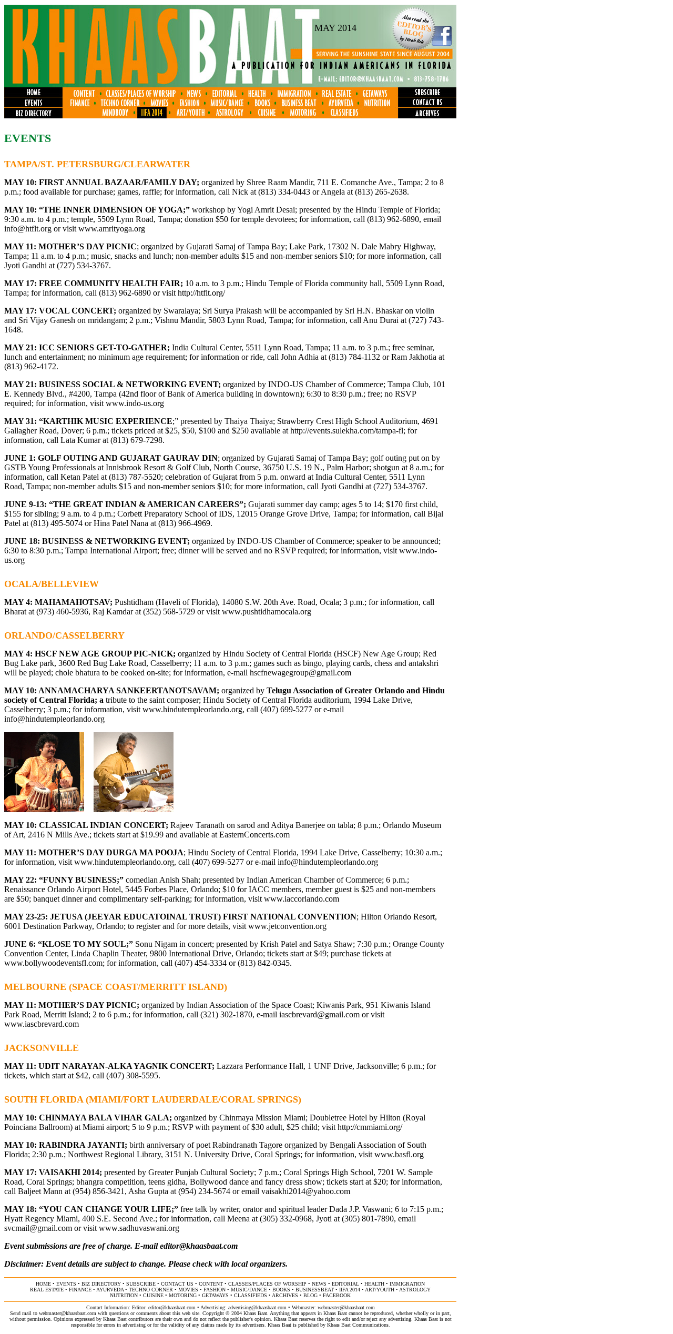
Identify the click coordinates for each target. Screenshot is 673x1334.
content (211, 1284)
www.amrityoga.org (111, 228)
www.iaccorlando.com (301, 898)
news (319, 1284)
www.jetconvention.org (287, 926)
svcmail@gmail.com (38, 1228)
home (43, 1284)
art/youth (379, 1289)
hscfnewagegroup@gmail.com (300, 672)
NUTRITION (124, 1295)
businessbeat (314, 1289)
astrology (415, 1289)
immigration (407, 1284)
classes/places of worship (267, 1284)
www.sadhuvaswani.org (139, 1228)
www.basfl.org (399, 1154)
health (374, 1284)
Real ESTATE (47, 1289)
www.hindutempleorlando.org (192, 709)
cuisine (153, 1295)
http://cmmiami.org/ (370, 1127)
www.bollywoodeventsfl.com (53, 962)
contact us (177, 1284)
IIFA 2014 (349, 1289)
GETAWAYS (215, 1295)
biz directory (101, 1284)
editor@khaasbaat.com (199, 1245)
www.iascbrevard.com (41, 1023)
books (281, 1289)
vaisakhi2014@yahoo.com (305, 1191)
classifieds (250, 1295)
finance (80, 1289)
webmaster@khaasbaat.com (346, 1307)
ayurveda (110, 1289)
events (66, 1284)
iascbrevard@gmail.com (319, 1014)
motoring (183, 1295)
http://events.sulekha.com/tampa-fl (346, 430)
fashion (214, 1289)
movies (188, 1289)
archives (285, 1295)
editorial (345, 1284)
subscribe (141, 1284)
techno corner (151, 1289)
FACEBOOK (337, 1295)
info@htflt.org (28, 228)
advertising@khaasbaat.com (257, 1307)
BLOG (310, 1295)
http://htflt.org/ (201, 292)
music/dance (249, 1289)
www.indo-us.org (135, 403)
